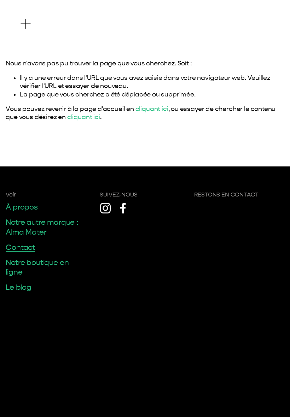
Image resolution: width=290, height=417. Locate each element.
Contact (20, 247)
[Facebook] (123, 208)
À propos (22, 207)
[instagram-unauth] (105, 208)
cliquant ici (151, 109)
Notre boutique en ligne (37, 267)
